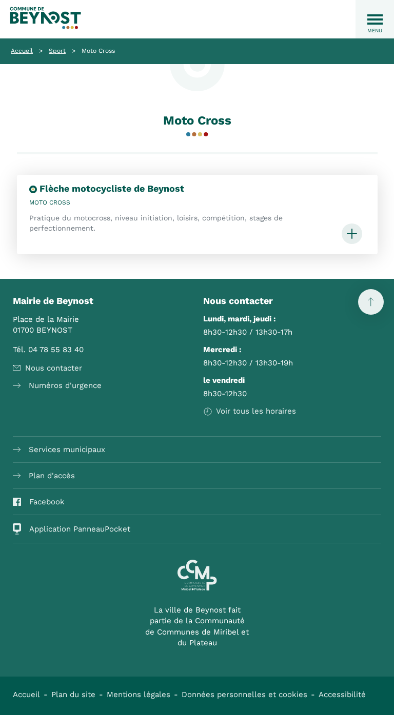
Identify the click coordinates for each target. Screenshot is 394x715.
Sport (57, 50)
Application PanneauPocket (79, 529)
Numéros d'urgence (65, 385)
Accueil (22, 50)
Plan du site (73, 694)
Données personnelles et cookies (244, 694)
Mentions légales (138, 694)
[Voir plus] (352, 234)
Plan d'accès (52, 475)
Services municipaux (67, 449)
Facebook (47, 501)
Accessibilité (342, 694)
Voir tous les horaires (256, 411)
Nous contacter (53, 368)
